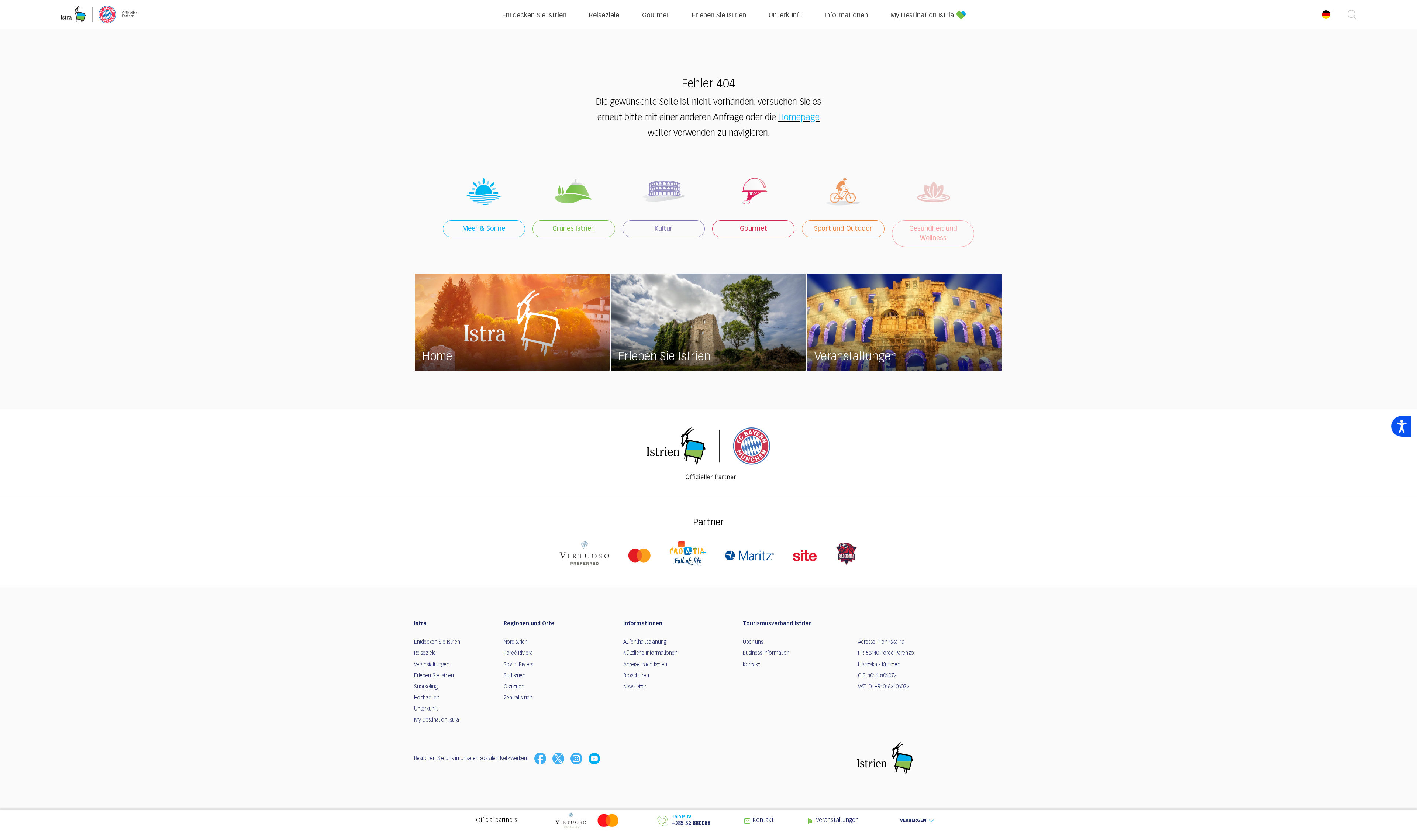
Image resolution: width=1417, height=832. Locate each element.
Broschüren (636, 675)
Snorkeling (426, 687)
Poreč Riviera (518, 653)
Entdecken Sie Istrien (534, 15)
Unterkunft (785, 15)
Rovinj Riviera (519, 664)
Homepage (799, 117)
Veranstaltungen (431, 664)
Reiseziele (604, 15)
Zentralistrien (518, 698)
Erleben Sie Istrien (719, 15)
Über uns (753, 642)
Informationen (846, 15)
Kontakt (751, 664)
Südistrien (514, 675)
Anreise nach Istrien (645, 664)
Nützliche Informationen (650, 653)
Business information (766, 653)
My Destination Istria (922, 15)
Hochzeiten (426, 698)
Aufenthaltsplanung (644, 642)
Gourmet (655, 15)
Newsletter (635, 687)
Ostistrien (514, 687)
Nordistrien (516, 642)
